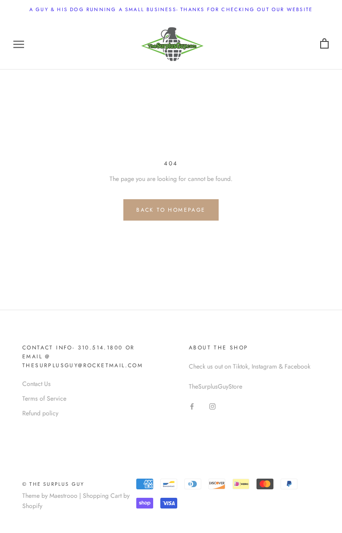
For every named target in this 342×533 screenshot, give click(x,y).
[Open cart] (324, 44)
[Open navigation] (18, 44)
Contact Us (36, 383)
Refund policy (40, 413)
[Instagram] (212, 406)
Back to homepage (170, 210)
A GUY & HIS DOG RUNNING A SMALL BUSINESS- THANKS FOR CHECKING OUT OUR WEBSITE (171, 9)
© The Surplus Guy (53, 484)
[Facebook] (192, 406)
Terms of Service (44, 398)
